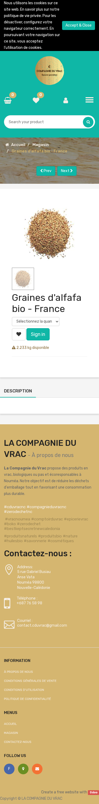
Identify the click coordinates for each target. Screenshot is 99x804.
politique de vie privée (22, 16)
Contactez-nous (17, 742)
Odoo (93, 792)
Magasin (40, 144)
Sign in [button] (38, 334)
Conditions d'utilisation (24, 690)
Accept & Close (78, 25)
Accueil (18, 144)
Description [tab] (18, 391)
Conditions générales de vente (30, 681)
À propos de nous (53, 455)
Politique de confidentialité (27, 699)
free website (68, 792)
